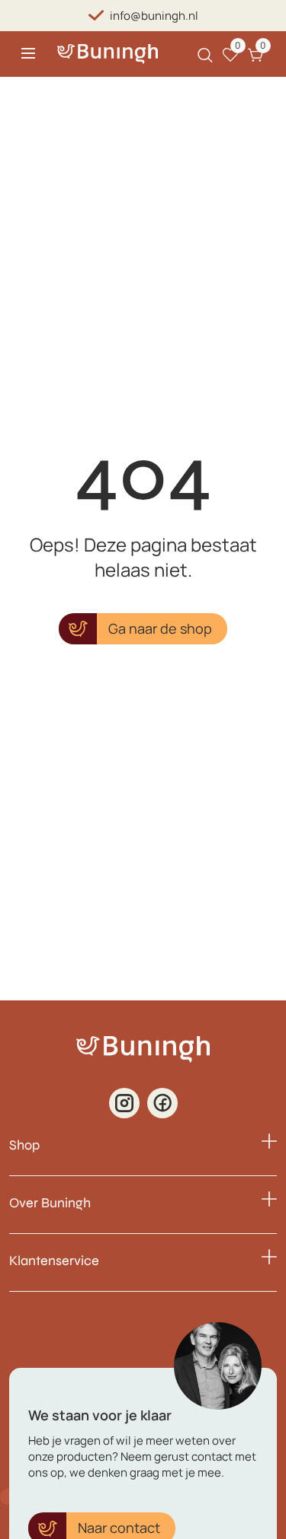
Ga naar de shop (160, 628)
